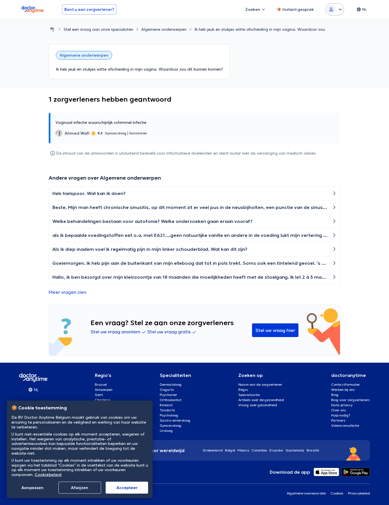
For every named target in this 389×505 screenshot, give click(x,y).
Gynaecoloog (170, 425)
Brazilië (313, 450)
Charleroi (102, 400)
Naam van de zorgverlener (260, 384)
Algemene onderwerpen (164, 29)
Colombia (259, 450)
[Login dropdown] (334, 9)
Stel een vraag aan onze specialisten (98, 29)
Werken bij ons (343, 389)
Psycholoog (169, 415)
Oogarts (167, 389)
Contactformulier (345, 384)
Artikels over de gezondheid (261, 400)
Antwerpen (103, 389)
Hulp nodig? (340, 415)
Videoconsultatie (345, 425)
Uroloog (166, 430)
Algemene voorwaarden (306, 493)
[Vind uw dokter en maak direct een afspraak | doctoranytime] (52, 29)
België (230, 450)
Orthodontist (170, 400)
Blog (335, 395)
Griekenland (213, 450)
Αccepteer (127, 487)
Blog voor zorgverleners (350, 400)
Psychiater (168, 395)
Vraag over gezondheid (257, 405)
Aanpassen (32, 487)
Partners (338, 420)
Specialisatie (249, 395)
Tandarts (167, 410)
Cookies (337, 493)
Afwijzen (79, 487)
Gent (99, 395)
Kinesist (166, 405)
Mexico (243, 450)
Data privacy (342, 405)
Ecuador (276, 450)
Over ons (338, 410)
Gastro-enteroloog (175, 420)
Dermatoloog (171, 384)
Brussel (101, 384)
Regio (243, 389)
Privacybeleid (359, 493)
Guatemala (295, 450)
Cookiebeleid (48, 474)
